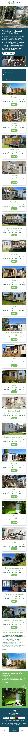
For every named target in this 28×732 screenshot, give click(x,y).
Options (7, 77)
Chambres (7, 75)
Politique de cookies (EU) (15, 723)
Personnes (8, 72)
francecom (16, 722)
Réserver (14, 104)
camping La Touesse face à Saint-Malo (14, 36)
